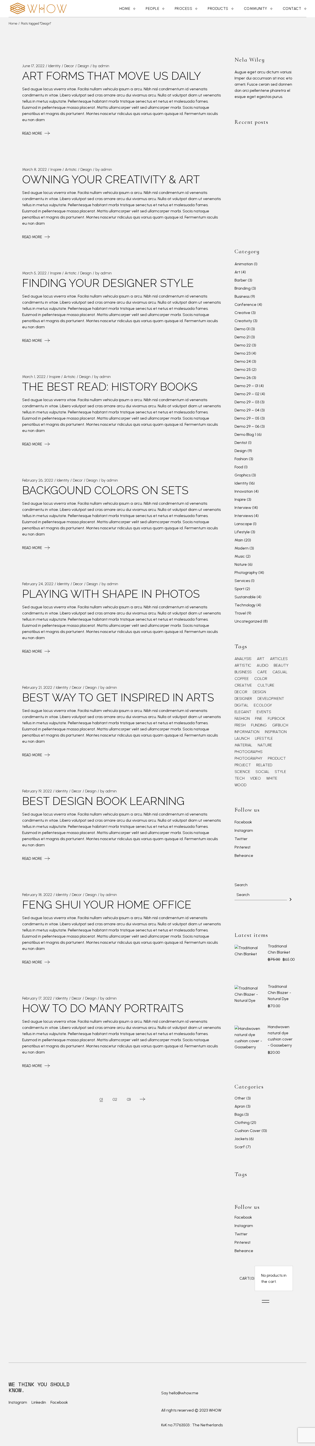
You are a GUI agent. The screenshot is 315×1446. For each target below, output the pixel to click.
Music (240, 556)
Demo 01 (242, 329)
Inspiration (276, 732)
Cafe (262, 672)
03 (129, 1099)
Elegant (243, 712)
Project (243, 765)
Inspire (55, 169)
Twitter (241, 839)
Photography (246, 572)
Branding (243, 288)
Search (241, 884)
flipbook (276, 719)
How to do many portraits (103, 1008)
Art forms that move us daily (111, 75)
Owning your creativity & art (111, 179)
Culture (265, 685)
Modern (242, 548)
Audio (262, 665)
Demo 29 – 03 (247, 402)
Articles (279, 659)
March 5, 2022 (34, 273)
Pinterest (243, 847)
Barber (241, 280)
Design (83, 65)
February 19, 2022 (37, 791)
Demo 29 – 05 (247, 418)
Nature (241, 564)
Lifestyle (242, 532)
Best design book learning (103, 801)
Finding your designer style (108, 283)
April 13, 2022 (279, 182)
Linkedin (39, 1402)
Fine (258, 719)
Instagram (244, 831)
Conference (245, 304)
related (264, 765)
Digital (242, 705)
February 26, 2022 (37, 480)
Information (247, 732)
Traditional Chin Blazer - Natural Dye (279, 992)
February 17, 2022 (37, 998)
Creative (242, 312)
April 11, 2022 (278, 206)
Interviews (244, 515)
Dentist (241, 442)
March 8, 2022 (34, 169)
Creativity (243, 320)
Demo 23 (243, 353)
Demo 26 (243, 377)
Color (260, 679)
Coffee (242, 679)
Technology (245, 605)
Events (264, 712)
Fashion (241, 458)
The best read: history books (110, 386)
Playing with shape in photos (111, 593)
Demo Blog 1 (245, 434)
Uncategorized (248, 621)
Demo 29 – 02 (247, 394)
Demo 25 (243, 369)
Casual (279, 672)
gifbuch (280, 725)
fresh (240, 725)
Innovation (244, 491)
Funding (259, 725)
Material (243, 745)
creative (243, 685)
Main (239, 540)
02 (115, 1099)
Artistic (71, 169)
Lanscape (243, 523)
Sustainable (245, 597)
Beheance (244, 856)
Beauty (281, 665)
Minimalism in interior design (280, 219)
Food (239, 467)
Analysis (243, 659)
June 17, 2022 (33, 65)
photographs (249, 752)
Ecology (263, 705)
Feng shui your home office (106, 904)
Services (242, 580)
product (277, 758)
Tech (240, 778)
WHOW (215, 1410)
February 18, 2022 (37, 894)
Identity (54, 65)
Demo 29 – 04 (247, 410)
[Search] (290, 899)
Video (255, 778)
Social (262, 772)
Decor (69, 65)
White (271, 778)
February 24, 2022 (37, 584)
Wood (240, 785)
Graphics (243, 475)
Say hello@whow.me (179, 1393)
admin (103, 65)
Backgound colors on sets (105, 490)
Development (270, 699)
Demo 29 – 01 (246, 385)
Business (242, 296)
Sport (239, 588)
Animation (244, 264)
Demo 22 (243, 345)
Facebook (243, 822)
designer (243, 699)
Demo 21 (242, 337)
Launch (242, 738)
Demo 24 (243, 361)
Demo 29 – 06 (247, 426)
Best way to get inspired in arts (118, 697)
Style (280, 772)
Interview (243, 507)
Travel (240, 613)
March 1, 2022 (34, 376)
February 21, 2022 (37, 687)
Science (242, 772)
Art (237, 272)
